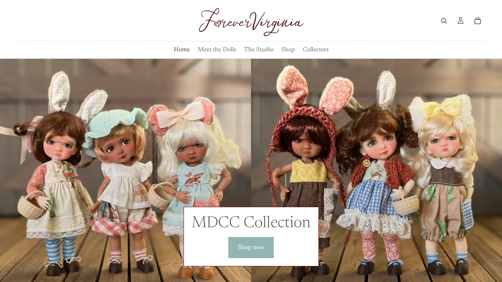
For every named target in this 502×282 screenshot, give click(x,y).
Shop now (251, 247)
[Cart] (477, 20)
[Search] (444, 20)
